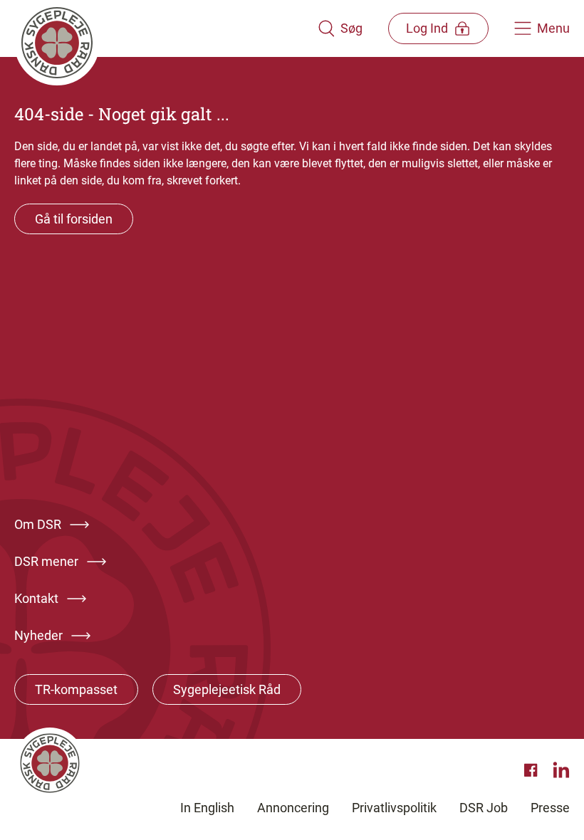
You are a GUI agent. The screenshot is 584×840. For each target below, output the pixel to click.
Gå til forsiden (74, 218)
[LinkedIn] (561, 770)
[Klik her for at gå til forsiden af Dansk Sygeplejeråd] (166, 28)
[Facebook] (532, 770)
